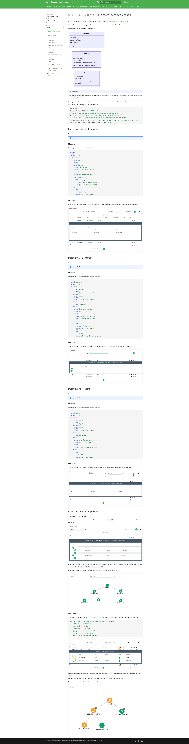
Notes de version (129, 6)
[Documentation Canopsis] (47, 2)
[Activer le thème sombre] (98, 2)
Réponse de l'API (76, 138)
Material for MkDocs (57, 742)
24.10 (73, 2)
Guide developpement (95, 6)
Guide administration (68, 6)
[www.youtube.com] (141, 741)
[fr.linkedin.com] (138, 741)
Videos (138, 6)
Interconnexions (118, 6)
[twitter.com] (135, 741)
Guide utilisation (107, 6)
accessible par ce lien (122, 21)
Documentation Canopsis (53, 6)
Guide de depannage (81, 6)
